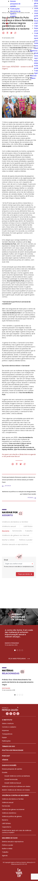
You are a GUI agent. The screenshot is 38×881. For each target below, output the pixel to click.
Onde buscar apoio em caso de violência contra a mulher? (16, 831)
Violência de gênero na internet (15, 535)
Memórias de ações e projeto (15, 13)
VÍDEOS (5, 760)
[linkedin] (6, 26)
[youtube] (7, 24)
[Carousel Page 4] (22, 650)
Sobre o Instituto (8, 723)
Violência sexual (9, 526)
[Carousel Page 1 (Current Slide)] (15, 650)
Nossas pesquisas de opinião (15, 3)
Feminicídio (17, 531)
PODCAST (6, 756)
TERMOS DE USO (8, 746)
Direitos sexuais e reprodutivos (15, 544)
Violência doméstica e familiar (15, 522)
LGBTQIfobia (6, 823)
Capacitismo (6, 827)
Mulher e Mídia (8, 540)
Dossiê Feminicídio (11, 779)
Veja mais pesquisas (17, 659)
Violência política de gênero (12, 816)
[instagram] (7, 19)
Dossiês (4, 772)
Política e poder (25, 540)
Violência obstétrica (9, 813)
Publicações (15, 9)
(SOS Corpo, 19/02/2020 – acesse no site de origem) (17, 68)
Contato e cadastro (9, 727)
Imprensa (5, 730)
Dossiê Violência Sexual (13, 783)
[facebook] (6, 21)
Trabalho (28, 531)
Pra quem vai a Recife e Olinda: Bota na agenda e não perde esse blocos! (19, 455)
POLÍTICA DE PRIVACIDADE (12, 750)
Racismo (5, 531)
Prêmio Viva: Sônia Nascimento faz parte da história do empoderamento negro (17, 682)
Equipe (4, 737)
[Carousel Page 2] (17, 650)
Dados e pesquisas (12, 643)
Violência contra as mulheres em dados (16, 786)
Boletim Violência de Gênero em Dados (16, 790)
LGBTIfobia (28, 526)
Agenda (4, 856)
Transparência (7, 734)
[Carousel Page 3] (19, 650)
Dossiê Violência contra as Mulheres (17, 776)
